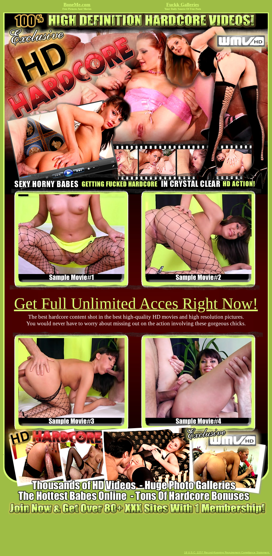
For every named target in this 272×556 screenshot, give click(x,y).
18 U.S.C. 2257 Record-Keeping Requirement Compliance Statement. (227, 552)
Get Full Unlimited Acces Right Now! (136, 303)
